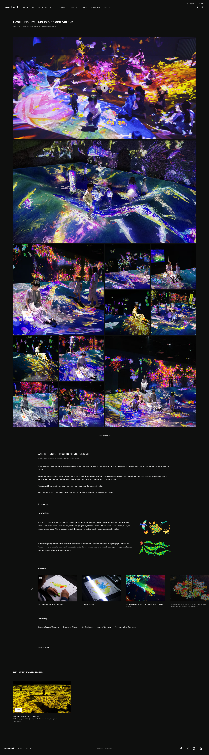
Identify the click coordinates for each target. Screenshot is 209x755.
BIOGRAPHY (191, 3)
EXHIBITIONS (64, 7)
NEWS (20, 748)
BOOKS (85, 7)
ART (33, 7)
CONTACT (201, 3)
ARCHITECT (107, 7)
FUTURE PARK (95, 7)
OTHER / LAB (42, 7)
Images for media (43, 647)
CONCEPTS (75, 7)
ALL (51, 7)
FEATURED (24, 7)
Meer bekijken (104, 435)
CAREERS (28, 748)
